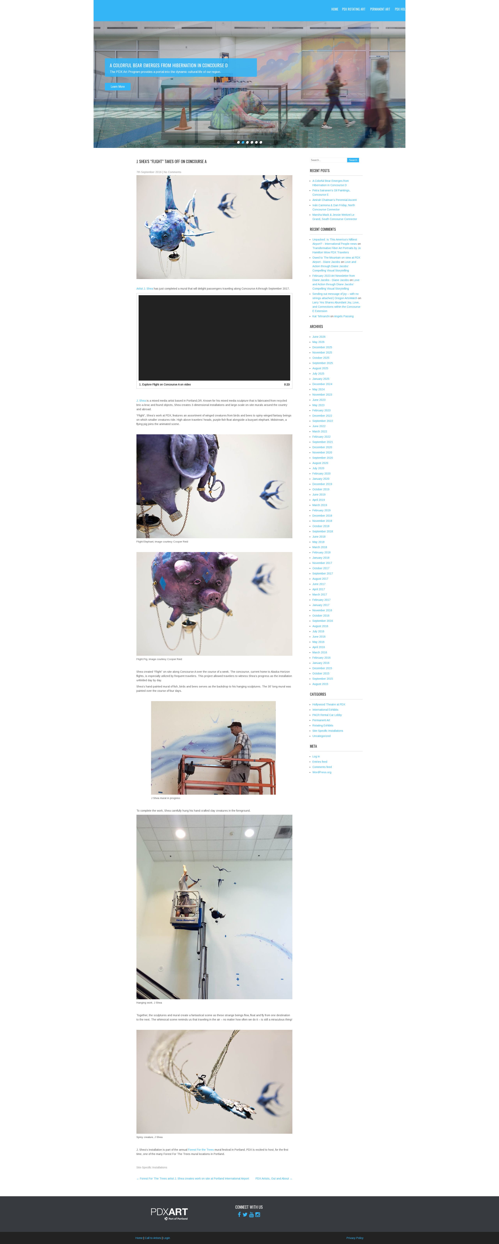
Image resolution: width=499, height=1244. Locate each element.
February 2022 (321, 436)
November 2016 (322, 610)
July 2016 (318, 631)
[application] (214, 338)
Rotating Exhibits (322, 725)
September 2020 (322, 457)
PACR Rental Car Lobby (327, 715)
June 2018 (319, 536)
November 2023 (322, 394)
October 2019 (320, 489)
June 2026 (319, 336)
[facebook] (239, 1214)
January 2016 (320, 662)
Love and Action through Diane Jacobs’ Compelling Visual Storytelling (334, 266)
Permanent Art (380, 9)
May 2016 (318, 641)
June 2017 (319, 584)
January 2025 (320, 378)
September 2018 (322, 531)
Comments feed (322, 767)
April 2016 (318, 647)
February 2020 (321, 473)
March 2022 (319, 431)
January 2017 (320, 605)
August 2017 (320, 578)
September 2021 (322, 442)
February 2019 (321, 510)
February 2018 (321, 552)
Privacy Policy (355, 1238)
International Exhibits (325, 709)
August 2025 (320, 368)
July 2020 (318, 468)
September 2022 (322, 420)
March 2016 (319, 652)
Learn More (118, 86)
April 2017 (318, 589)
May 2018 (318, 541)
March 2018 (319, 547)
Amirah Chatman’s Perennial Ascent (334, 199)
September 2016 (322, 620)
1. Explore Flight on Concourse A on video (165, 384)
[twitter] (245, 1214)
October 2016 (320, 615)
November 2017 (322, 563)
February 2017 (321, 599)
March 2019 (319, 505)
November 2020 (322, 452)
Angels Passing (344, 316)
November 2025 (322, 352)
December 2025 (322, 347)
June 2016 (319, 636)
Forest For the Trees (201, 1149)
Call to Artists (459, 9)
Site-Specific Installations (151, 1167)
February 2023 (321, 410)
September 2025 (322, 363)
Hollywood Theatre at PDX (328, 704)
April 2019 (318, 499)
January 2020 (320, 478)
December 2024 (322, 384)
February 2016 (321, 657)
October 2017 (320, 568)
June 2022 (319, 426)
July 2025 (318, 373)
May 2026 (318, 342)
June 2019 (319, 494)
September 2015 (322, 678)
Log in (316, 756)
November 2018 (322, 520)
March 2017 (319, 594)
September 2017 (322, 573)
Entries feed (319, 761)
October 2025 (320, 357)
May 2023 (318, 405)
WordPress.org (321, 772)
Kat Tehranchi (321, 316)
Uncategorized (321, 736)
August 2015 (320, 684)
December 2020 (322, 447)
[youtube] (251, 1214)
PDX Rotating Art (353, 9)
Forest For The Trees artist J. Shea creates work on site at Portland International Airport (192, 1178)
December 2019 (322, 484)
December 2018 (322, 515)
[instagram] (257, 1214)
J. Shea (141, 400)
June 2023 (319, 399)
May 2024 (318, 389)
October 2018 (320, 526)
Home (334, 9)
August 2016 (320, 626)
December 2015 (322, 668)
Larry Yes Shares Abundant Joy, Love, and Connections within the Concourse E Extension (336, 307)
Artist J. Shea (144, 288)
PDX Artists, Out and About (274, 1178)
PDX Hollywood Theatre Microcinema (419, 9)
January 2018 (320, 557)
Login (166, 1238)
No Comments (172, 172)
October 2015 (320, 673)
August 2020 (320, 463)
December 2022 (322, 415)
